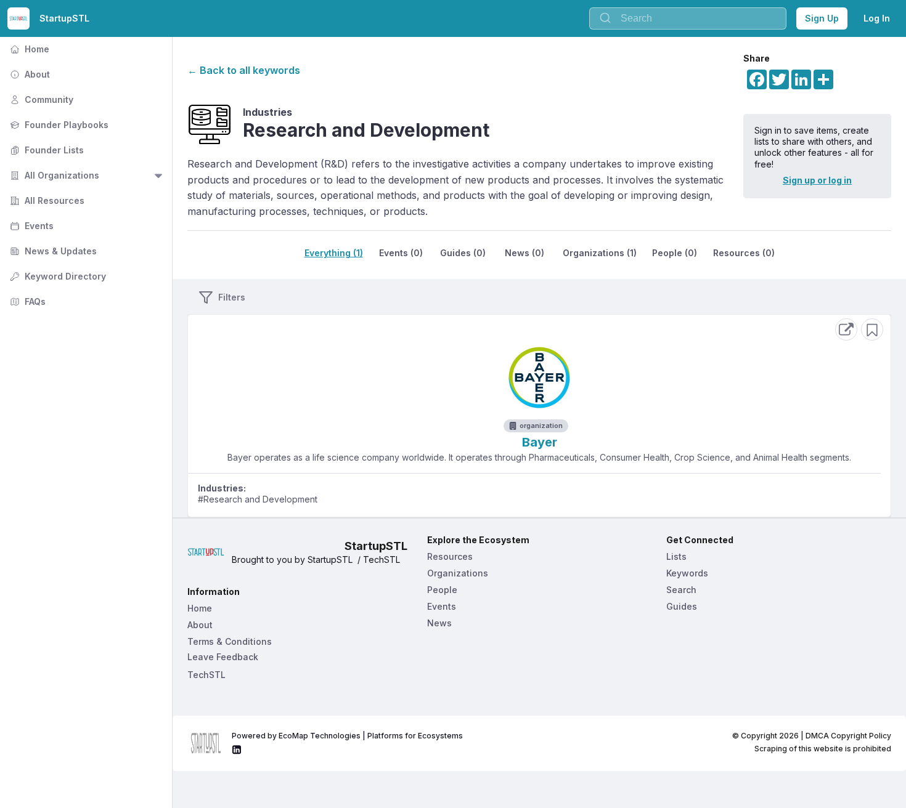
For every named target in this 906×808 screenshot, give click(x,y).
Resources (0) (744, 253)
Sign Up (822, 18)
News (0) (524, 253)
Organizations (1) (600, 253)
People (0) (674, 253)
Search (681, 589)
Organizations (457, 573)
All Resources (45, 200)
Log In (876, 18)
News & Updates (52, 251)
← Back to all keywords (243, 70)
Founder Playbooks (57, 124)
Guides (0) (463, 253)
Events (30, 225)
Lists (676, 556)
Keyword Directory (56, 276)
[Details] (846, 329)
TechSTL (206, 674)
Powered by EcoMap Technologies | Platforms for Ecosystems (347, 735)
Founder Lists (45, 150)
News (439, 623)
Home (28, 49)
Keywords (687, 573)
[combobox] (687, 18)
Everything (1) (333, 253)
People (442, 589)
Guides (681, 606)
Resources (450, 556)
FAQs (26, 301)
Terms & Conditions (229, 641)
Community (40, 99)
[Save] (872, 329)
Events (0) (401, 253)
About (28, 74)
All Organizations (53, 175)
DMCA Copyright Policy (848, 735)
